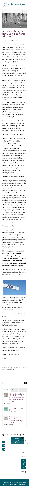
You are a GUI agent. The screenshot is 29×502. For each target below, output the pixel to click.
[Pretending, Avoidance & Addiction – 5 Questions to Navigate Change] (6, 417)
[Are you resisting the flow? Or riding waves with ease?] (14, 20)
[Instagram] (3, 445)
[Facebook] (3, 442)
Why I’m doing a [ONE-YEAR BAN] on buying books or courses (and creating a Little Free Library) (17, 397)
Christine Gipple (7, 367)
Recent (14, 390)
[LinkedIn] (3, 449)
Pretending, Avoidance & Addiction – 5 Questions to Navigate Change (16, 419)
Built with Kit (23, 471)
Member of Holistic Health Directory (17, 484)
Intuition (4, 369)
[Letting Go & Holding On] (6, 408)
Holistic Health (22, 367)
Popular (6, 390)
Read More (4, 371)
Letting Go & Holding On (16, 409)
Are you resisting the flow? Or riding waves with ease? (13, 34)
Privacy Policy (15, 482)
